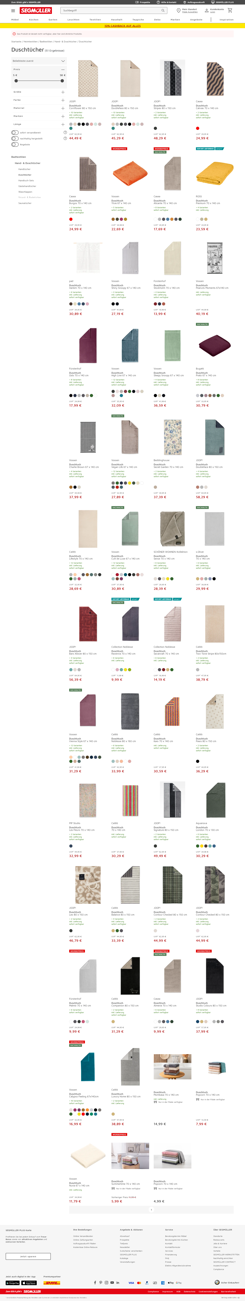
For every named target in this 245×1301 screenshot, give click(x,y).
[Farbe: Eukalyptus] (71, 487)
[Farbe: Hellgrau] (197, 395)
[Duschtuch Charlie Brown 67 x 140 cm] (88, 435)
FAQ (167, 1258)
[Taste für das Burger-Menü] (13, 10)
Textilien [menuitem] (95, 19)
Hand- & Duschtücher (27, 163)
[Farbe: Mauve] (197, 930)
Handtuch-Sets (26, 180)
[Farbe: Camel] (75, 761)
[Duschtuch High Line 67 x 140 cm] (130, 344)
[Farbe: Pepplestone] (113, 395)
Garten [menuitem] (53, 19)
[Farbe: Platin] (201, 487)
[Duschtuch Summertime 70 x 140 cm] (130, 1154)
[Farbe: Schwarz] (83, 124)
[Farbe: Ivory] (117, 391)
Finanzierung (171, 1254)
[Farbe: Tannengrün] (163, 304)
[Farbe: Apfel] (129, 669)
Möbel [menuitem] (15, 19)
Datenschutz (189, 1291)
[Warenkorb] (230, 11)
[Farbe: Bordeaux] (155, 304)
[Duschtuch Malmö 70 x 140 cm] (88, 972)
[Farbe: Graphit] (79, 124)
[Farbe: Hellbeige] (87, 395)
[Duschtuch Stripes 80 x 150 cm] (172, 77)
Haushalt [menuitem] (116, 19)
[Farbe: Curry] (172, 219)
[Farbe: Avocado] (125, 219)
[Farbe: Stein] (95, 574)
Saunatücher (24, 203)
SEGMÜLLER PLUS (225, 2)
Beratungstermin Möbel (175, 1236)
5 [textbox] (13, 75)
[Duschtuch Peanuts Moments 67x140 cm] (215, 257)
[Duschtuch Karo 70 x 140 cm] (172, 709)
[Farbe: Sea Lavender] (206, 395)
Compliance (218, 1269)
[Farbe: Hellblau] (210, 578)
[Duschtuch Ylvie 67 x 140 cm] (130, 169)
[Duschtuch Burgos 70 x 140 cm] (88, 169)
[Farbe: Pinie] (71, 128)
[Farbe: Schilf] (201, 219)
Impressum (167, 1291)
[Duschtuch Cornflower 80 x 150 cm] (88, 77)
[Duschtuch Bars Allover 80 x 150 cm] (88, 620)
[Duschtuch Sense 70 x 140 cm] (172, 527)
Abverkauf (124, 1236)
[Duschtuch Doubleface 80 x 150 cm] (130, 77)
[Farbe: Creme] (206, 487)
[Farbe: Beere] (79, 578)
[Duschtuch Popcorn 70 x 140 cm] (215, 1063)
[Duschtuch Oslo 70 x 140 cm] (88, 344)
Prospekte (145, 2)
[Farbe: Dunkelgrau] (201, 395)
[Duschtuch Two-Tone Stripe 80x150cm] (215, 620)
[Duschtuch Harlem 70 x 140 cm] (88, 257)
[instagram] (106, 1283)
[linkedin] (118, 1283)
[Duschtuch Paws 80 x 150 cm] (215, 709)
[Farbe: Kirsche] (117, 487)
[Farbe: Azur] (113, 578)
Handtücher (24, 169)
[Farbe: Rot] (197, 128)
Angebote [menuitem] (196, 19)
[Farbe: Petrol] (91, 574)
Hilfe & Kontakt (168, 2)
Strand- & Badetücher (29, 197)
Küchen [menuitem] (34, 19)
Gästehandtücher (27, 186)
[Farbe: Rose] (91, 124)
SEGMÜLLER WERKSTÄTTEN (226, 1254)
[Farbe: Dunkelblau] (83, 304)
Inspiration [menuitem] (227, 19)
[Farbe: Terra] (176, 219)
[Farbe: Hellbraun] (138, 574)
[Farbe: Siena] (197, 487)
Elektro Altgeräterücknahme (178, 1265)
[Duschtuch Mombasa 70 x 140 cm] (172, 1063)
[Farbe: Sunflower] (117, 219)
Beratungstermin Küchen (176, 1240)
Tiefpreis (124, 1243)
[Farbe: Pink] (87, 304)
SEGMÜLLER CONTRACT (224, 1262)
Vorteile (216, 1251)
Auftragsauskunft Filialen (84, 1243)
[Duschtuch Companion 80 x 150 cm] (130, 972)
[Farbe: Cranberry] (121, 219)
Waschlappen (25, 191)
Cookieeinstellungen (208, 1291)
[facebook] (95, 1283)
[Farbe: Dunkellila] (79, 1110)
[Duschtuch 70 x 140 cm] (130, 799)
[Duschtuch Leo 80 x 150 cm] (88, 884)
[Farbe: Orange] (87, 1110)
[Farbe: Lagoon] (125, 574)
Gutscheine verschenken (131, 1251)
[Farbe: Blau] (167, 219)
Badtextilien (18, 156)
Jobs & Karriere (220, 1243)
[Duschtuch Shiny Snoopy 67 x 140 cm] (130, 257)
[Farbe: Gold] (201, 846)
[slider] (16, 81)
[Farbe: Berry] (125, 391)
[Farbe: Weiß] (155, 219)
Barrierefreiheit (228, 1291)
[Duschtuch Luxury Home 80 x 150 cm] (130, 1063)
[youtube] (112, 1283)
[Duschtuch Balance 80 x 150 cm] (130, 884)
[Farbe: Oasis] (91, 1114)
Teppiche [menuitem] (138, 19)
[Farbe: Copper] (117, 578)
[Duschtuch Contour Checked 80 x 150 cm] (172, 884)
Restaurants (218, 1240)
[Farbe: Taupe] (71, 395)
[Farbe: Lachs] (121, 761)
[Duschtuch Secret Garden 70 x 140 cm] (172, 435)
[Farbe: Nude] (99, 124)
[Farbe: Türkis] (113, 219)
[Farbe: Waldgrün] (180, 219)
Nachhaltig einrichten (223, 1258)
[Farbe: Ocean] (214, 846)
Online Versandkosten (83, 1236)
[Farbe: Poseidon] (121, 395)
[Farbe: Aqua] (71, 669)
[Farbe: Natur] (206, 219)
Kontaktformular (172, 1247)
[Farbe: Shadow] (214, 395)
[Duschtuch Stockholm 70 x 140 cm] (172, 257)
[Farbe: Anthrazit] (87, 124)
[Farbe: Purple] (121, 578)
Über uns (217, 1247)
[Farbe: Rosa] (138, 391)
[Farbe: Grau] (113, 483)
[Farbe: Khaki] (155, 487)
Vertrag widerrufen (228, 1297)
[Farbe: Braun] (87, 757)
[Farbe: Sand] (75, 124)
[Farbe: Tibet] (117, 304)
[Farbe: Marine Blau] (87, 1114)
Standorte (217, 1236)
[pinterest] (101, 1283)
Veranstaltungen (127, 1262)
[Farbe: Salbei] (95, 124)
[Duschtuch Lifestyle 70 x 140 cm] (88, 527)
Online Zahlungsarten (83, 1240)
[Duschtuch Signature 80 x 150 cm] (172, 799)
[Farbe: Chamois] (91, 757)
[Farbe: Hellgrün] (75, 578)
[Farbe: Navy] (197, 1021)
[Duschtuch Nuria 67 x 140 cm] (88, 1154)
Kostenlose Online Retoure (85, 1247)
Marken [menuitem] (175, 19)
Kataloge (124, 1258)
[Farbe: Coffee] (210, 395)
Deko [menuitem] (157, 19)
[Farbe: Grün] (91, 395)
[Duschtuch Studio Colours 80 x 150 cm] (215, 972)
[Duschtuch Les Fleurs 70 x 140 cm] (88, 799)
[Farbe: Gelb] (129, 483)
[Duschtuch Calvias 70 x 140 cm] (215, 77)
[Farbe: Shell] (121, 391)
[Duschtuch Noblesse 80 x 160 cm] (130, 709)
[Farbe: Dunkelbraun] (71, 304)
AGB (178, 1291)
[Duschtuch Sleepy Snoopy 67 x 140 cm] (172, 344)
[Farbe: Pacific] (121, 487)
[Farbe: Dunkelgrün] (133, 483)
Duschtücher (24, 174)
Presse (168, 1262)
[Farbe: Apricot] (75, 574)
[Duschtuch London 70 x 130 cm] (215, 799)
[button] (65, 133)
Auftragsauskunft (196, 2)
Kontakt (168, 1243)
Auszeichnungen (220, 1265)
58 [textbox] (61, 75)
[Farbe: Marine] (159, 304)
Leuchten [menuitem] (74, 19)
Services (169, 1251)
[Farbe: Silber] (71, 124)
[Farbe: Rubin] (117, 574)
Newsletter (125, 1247)
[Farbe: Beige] (75, 304)
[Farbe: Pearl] (142, 391)
